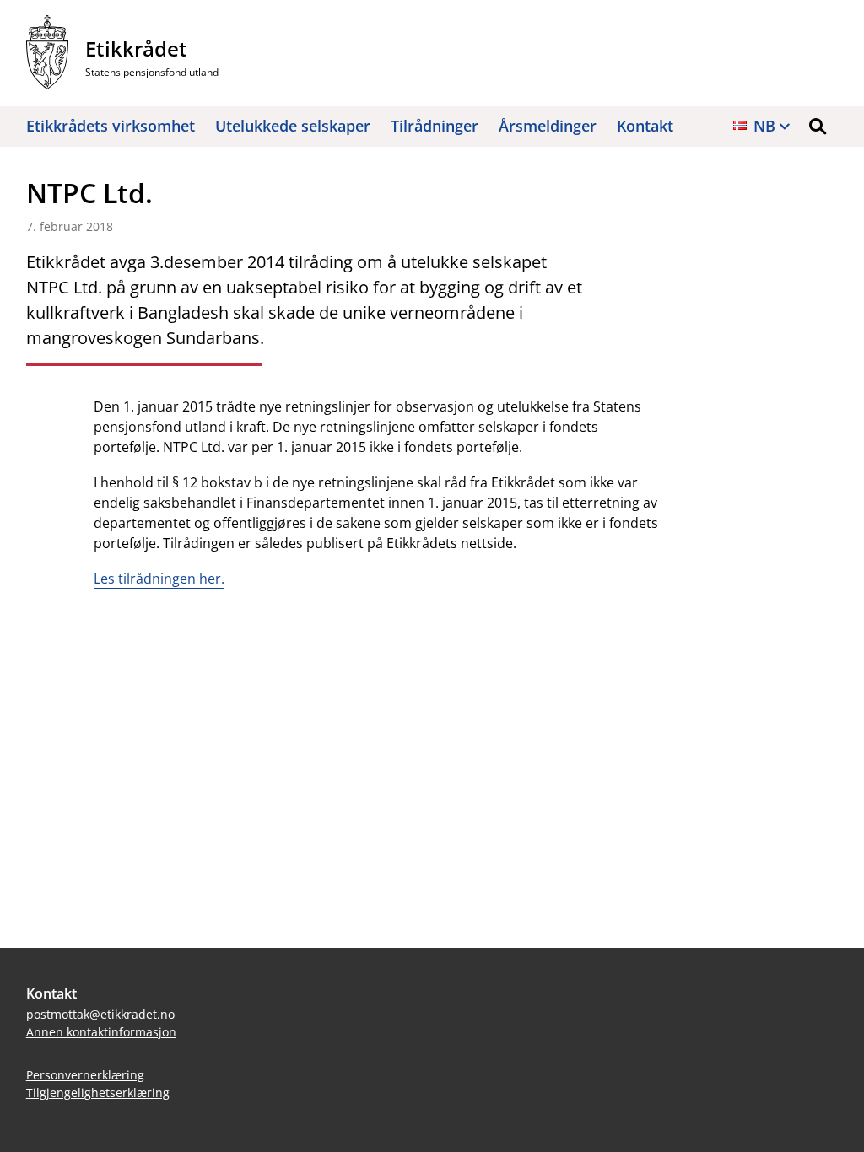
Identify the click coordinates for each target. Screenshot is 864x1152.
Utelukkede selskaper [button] (292, 126)
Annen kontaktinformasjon (101, 1032)
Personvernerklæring (85, 1075)
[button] (817, 126)
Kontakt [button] (645, 126)
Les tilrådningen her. (159, 578)
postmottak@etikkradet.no (100, 1014)
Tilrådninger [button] (434, 126)
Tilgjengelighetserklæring (98, 1093)
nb (764, 126)
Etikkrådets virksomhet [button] (110, 126)
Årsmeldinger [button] (548, 126)
